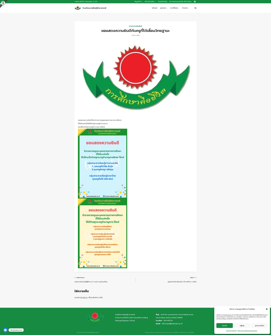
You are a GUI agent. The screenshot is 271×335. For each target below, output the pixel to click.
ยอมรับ (224, 325)
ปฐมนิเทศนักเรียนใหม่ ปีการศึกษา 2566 (182, 280)
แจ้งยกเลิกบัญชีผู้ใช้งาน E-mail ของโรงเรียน (91, 280)
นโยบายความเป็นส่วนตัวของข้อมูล (247, 331)
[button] (267, 309)
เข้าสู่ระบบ (84, 297)
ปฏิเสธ (242, 325)
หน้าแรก (154, 8)
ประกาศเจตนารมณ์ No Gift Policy (180, 1)
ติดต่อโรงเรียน (162, 1)
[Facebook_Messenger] (5, 330)
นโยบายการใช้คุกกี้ (231, 331)
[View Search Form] (194, 8)
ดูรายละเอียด (259, 325)
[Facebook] (194, 1)
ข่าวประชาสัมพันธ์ (135, 26)
